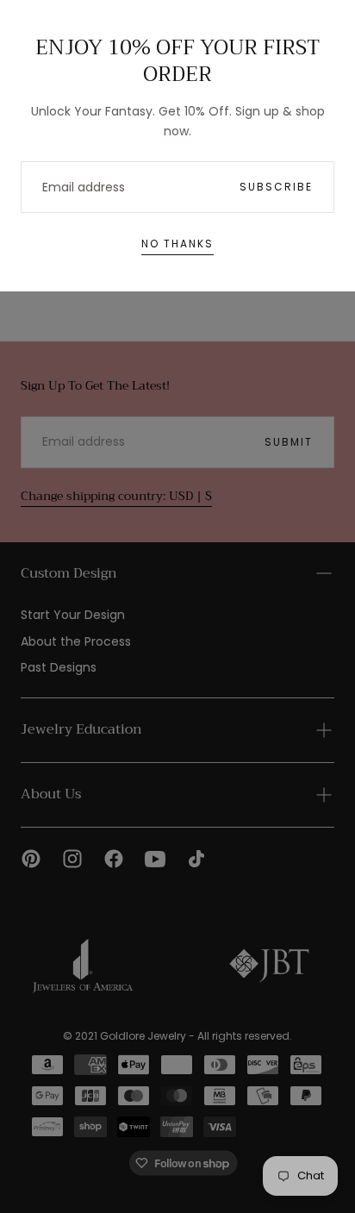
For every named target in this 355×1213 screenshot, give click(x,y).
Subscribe (276, 186)
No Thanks (177, 243)
